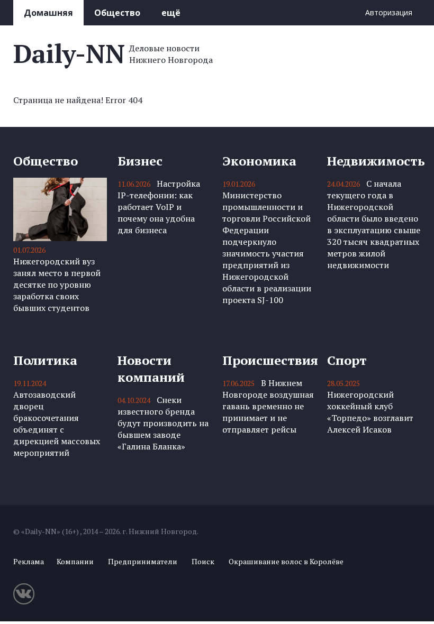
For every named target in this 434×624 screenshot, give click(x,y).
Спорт (347, 360)
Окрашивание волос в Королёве (286, 561)
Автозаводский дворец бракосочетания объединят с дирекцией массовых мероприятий (56, 423)
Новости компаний (151, 369)
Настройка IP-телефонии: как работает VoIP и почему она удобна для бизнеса (158, 207)
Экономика (259, 160)
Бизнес (139, 160)
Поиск (203, 561)
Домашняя (48, 13)
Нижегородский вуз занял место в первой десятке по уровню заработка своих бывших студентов (57, 284)
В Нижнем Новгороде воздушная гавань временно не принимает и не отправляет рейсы (268, 406)
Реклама (28, 561)
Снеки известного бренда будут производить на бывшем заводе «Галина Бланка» (163, 423)
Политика (45, 360)
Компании (75, 561)
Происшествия (269, 360)
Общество (117, 13)
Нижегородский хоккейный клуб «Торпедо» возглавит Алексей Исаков (370, 412)
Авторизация (388, 12)
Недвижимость (374, 160)
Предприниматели (142, 561)
